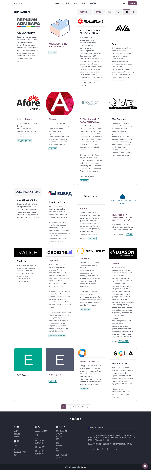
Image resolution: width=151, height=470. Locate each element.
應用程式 (58, 3)
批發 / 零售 (53, 52)
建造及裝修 (84, 389)
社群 (75, 3)
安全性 (58, 458)
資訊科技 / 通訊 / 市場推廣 (57, 335)
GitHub (17, 449)
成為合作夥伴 (40, 454)
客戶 (57, 451)
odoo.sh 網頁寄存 (41, 431)
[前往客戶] (60, 28)
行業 (67, 3)
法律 (57, 455)
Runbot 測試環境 (20, 452)
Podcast (59, 446)
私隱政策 (64, 455)
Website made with (72, 467)
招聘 (57, 439)
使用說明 (17, 434)
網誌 (57, 448)
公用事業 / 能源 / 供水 (24, 141)
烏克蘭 (98, 12)
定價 (83, 3)
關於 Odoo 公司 (62, 431)
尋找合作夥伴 (40, 451)
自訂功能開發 (40, 440)
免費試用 (132, 3)
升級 (36, 438)
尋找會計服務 (40, 447)
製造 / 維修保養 (85, 309)
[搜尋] (118, 12)
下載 (15, 445)
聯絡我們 (59, 436)
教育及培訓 (39, 443)
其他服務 (129, 234)
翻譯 (15, 455)
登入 (123, 3)
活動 (57, 443)
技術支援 (93, 3)
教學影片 (17, 431)
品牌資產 (59, 434)
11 (83, 407)
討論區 (16, 436)
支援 (36, 435)
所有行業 (83, 12)
